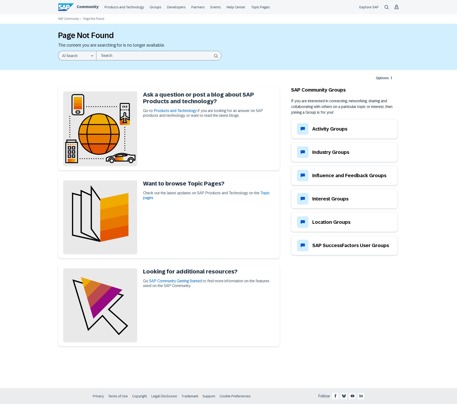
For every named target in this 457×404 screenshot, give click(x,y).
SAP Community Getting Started (175, 281)
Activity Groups (329, 128)
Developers (176, 7)
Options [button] (382, 78)
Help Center (236, 7)
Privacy (98, 396)
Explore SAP (369, 7)
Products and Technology (124, 7)
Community (88, 7)
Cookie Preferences (235, 396)
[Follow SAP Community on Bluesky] (344, 396)
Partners (198, 7)
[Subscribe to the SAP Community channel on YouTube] (352, 396)
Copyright (139, 396)
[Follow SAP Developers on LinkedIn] (361, 396)
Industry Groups (330, 152)
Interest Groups (330, 198)
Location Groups (331, 222)
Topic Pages (260, 7)
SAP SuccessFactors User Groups (350, 245)
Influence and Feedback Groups (349, 175)
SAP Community (68, 18)
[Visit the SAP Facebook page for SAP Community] (335, 396)
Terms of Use (118, 396)
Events (215, 7)
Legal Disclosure (164, 396)
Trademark (189, 396)
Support (209, 396)
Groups (155, 7)
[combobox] (158, 55)
